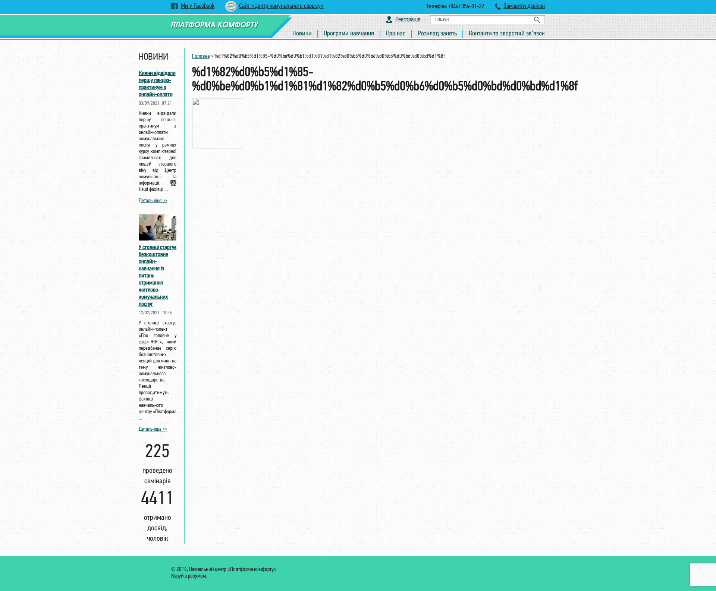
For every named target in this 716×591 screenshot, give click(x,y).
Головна (201, 56)
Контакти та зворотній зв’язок (507, 34)
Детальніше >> (153, 201)
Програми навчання (349, 34)
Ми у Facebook (197, 6)
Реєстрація (407, 19)
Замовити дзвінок (524, 6)
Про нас (395, 34)
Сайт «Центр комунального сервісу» (281, 6)
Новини (302, 34)
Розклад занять (437, 34)
